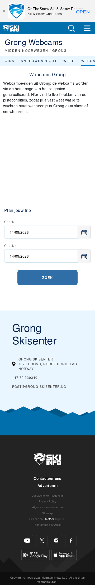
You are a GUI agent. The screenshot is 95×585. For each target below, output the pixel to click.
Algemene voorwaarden (47, 507)
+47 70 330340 (24, 377)
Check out (12, 245)
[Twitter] (42, 540)
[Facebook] (71, 540)
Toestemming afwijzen (47, 525)
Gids (10, 60)
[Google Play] (35, 554)
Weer (69, 60)
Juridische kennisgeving (47, 495)
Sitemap (47, 513)
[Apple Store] (64, 554)
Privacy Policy (47, 501)
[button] (71, 28)
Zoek (47, 277)
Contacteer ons (47, 478)
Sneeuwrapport (39, 60)
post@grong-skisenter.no (39, 386)
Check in (11, 221)
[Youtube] (27, 540)
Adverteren (47, 485)
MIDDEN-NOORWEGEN (26, 50)
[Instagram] (56, 540)
